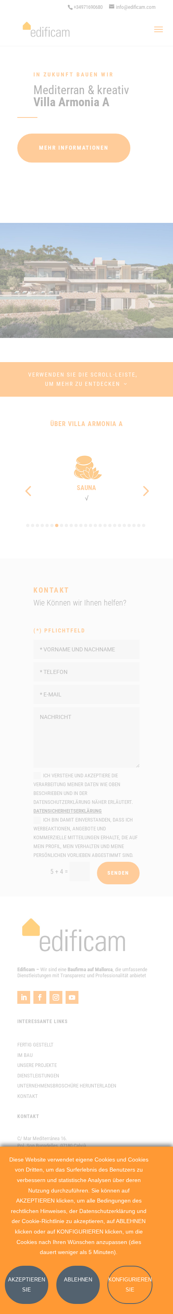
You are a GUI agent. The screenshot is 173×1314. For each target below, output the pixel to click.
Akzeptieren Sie (26, 1285)
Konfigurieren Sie (130, 1285)
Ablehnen (78, 1280)
